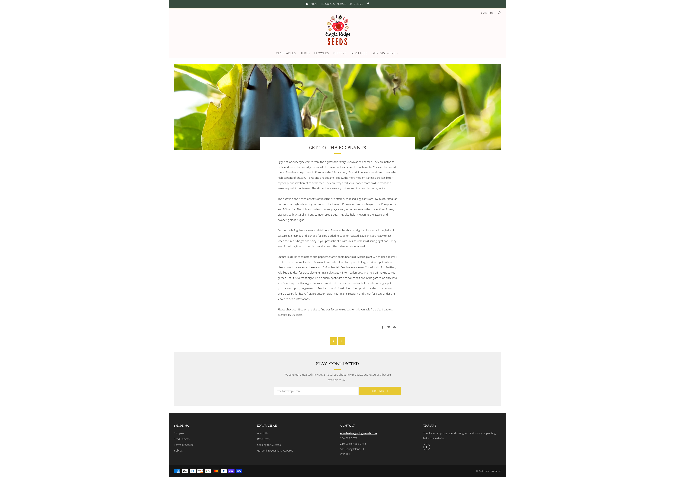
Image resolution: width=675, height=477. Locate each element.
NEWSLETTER (344, 3)
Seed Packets (181, 439)
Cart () (487, 13)
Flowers (321, 53)
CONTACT (359, 3)
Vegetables (286, 53)
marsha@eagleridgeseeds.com (358, 433)
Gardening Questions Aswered (275, 450)
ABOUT (315, 3)
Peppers (340, 53)
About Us (262, 433)
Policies (178, 450)
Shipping (179, 433)
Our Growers (384, 53)
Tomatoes (359, 53)
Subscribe (378, 391)
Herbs (305, 53)
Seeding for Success (269, 444)
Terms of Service (184, 444)
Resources (263, 439)
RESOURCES (328, 3)
